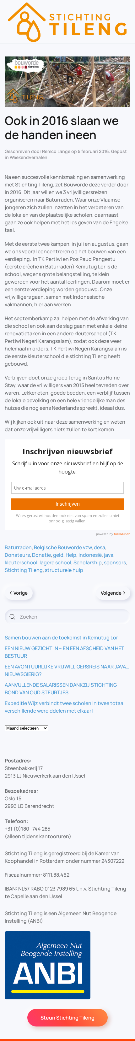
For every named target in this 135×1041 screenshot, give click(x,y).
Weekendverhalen (28, 157)
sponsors (115, 562)
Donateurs (17, 554)
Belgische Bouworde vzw (63, 547)
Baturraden (18, 547)
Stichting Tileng (24, 570)
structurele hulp (64, 570)
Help (71, 554)
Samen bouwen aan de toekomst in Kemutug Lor (61, 637)
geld (58, 554)
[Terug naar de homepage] (67, 22)
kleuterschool (21, 562)
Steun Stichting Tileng (67, 1017)
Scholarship (87, 562)
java (108, 554)
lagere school (55, 562)
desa (99, 547)
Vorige (21, 593)
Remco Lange (56, 151)
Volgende (111, 593)
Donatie (41, 554)
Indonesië (90, 554)
